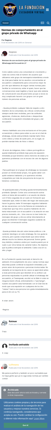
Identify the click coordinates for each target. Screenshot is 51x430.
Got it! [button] (25, 425)
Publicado (23, 55)
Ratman (13, 321)
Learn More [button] (39, 418)
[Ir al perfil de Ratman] (4, 323)
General (28, 43)
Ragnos (8, 40)
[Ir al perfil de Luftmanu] (4, 366)
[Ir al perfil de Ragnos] (4, 53)
